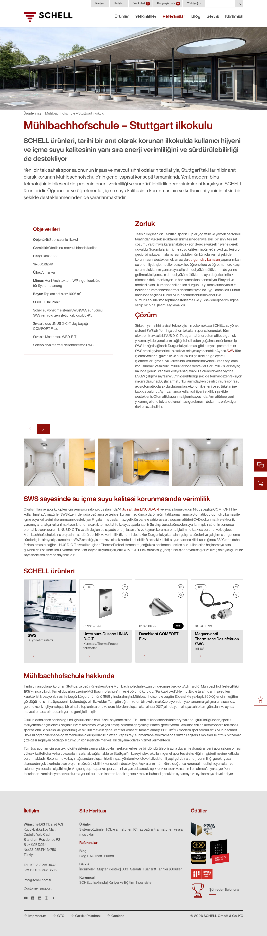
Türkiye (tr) (194, 3)
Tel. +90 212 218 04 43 (40, 865)
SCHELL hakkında (93, 883)
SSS (125, 869)
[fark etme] (125, 595)
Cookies (117, 916)
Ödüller (176, 869)
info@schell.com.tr (37, 880)
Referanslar (174, 16)
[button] (30, 429)
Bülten (109, 856)
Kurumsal (234, 16)
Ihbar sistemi (145, 883)
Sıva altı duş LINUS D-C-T (141, 510)
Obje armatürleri (120, 830)
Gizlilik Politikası (87, 916)
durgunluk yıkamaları (204, 260)
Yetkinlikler (145, 16)
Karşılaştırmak (168, 3)
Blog (195, 16)
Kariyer (99, 3)
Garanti (135, 869)
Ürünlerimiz (32, 114)
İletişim (119, 3)
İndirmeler (87, 869)
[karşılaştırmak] (125, 587)
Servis (213, 16)
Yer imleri (141, 3)
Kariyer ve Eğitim (121, 883)
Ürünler (122, 16)
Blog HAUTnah (90, 856)
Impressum (37, 916)
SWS (230, 351)
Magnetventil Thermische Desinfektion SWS (217, 639)
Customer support (38, 889)
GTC (60, 916)
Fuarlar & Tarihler (155, 869)
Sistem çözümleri (92, 830)
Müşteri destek (108, 869)
